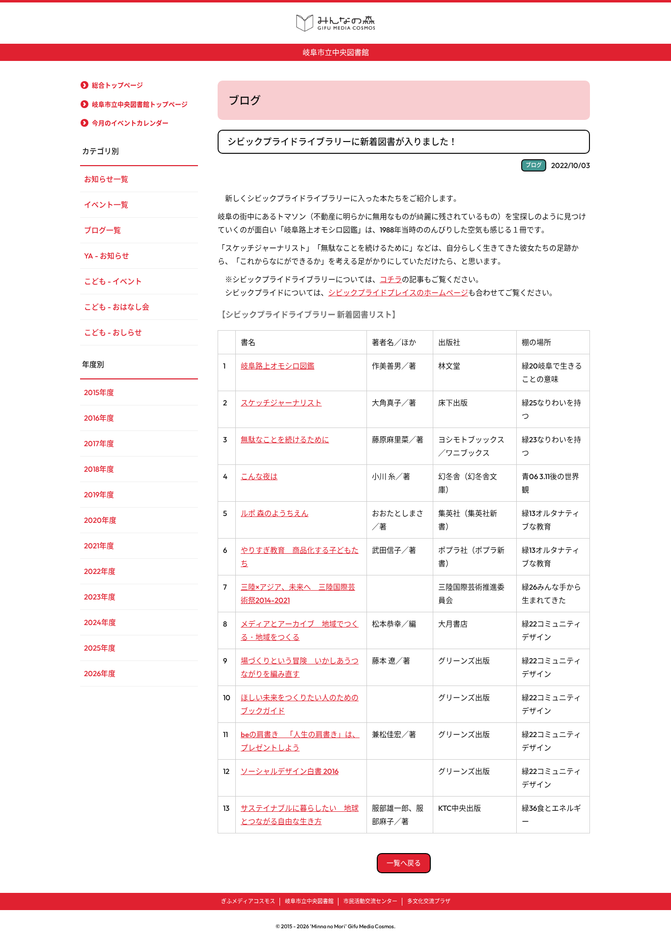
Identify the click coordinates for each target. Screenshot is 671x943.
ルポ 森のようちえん (274, 513)
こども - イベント (113, 281)
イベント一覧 (106, 204)
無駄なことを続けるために (285, 439)
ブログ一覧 (102, 230)
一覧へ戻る (404, 862)
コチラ (391, 279)
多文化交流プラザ (428, 901)
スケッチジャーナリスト (281, 402)
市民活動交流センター (370, 901)
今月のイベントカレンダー (130, 123)
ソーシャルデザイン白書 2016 (289, 771)
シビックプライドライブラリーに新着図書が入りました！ (342, 141)
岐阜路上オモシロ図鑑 (277, 366)
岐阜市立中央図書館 (336, 52)
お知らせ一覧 (106, 179)
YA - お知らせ (106, 255)
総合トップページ (117, 85)
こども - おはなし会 (116, 307)
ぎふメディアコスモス (248, 901)
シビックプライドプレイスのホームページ (398, 292)
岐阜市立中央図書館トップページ (140, 104)
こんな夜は (259, 476)
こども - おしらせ (113, 332)
